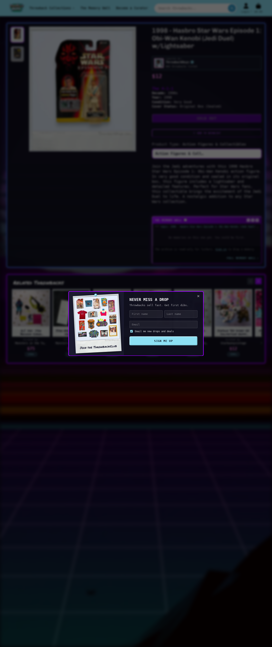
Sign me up (163, 341)
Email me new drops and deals (154, 331)
